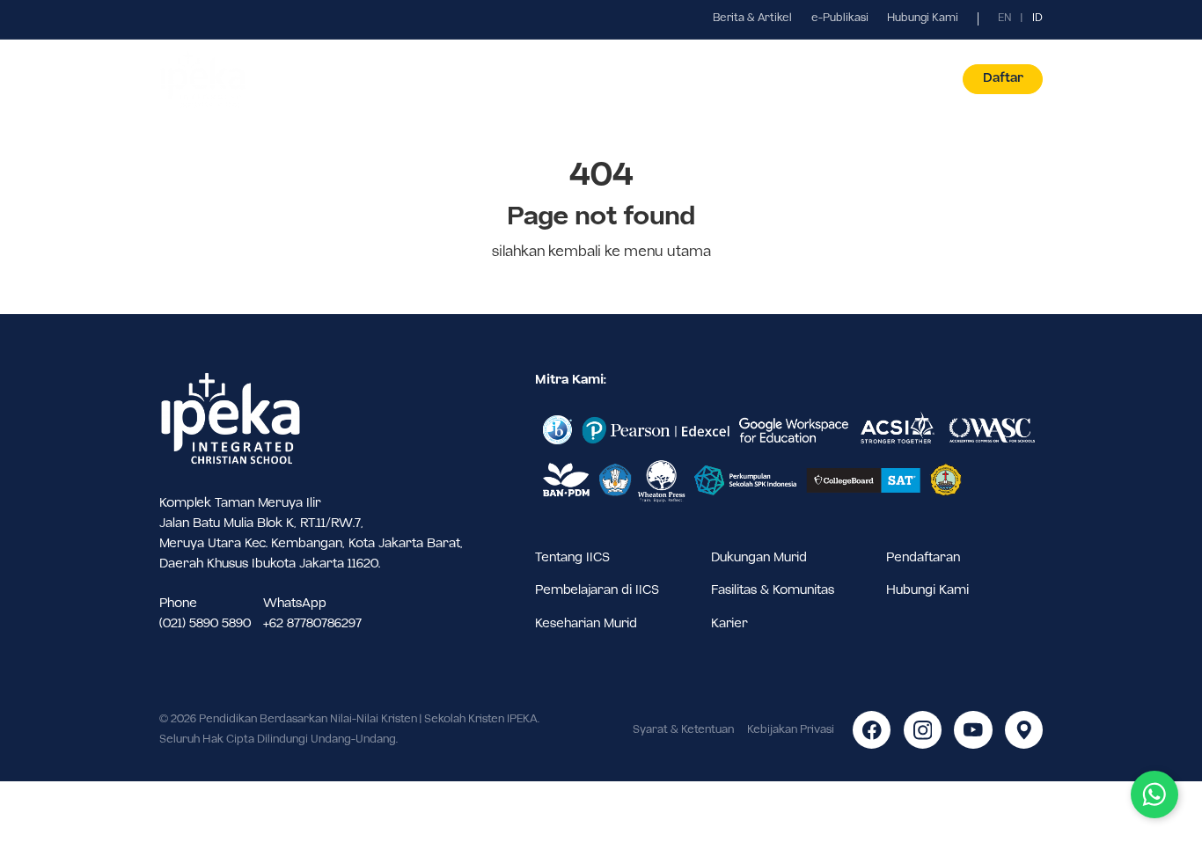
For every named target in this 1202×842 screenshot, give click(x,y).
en (1005, 18)
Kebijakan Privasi (790, 730)
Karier (729, 624)
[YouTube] (973, 730)
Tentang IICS (572, 558)
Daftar (1003, 78)
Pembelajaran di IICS (597, 590)
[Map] (1024, 730)
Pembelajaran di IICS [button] (429, 79)
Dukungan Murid (759, 558)
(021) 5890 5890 (205, 624)
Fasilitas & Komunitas (772, 590)
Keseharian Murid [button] (566, 79)
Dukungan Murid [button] (689, 79)
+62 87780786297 (312, 624)
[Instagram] (923, 730)
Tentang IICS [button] (306, 79)
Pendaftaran (923, 558)
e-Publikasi (840, 18)
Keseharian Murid (586, 624)
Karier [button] (931, 79)
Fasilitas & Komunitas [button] (826, 79)
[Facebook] (872, 730)
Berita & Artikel (752, 18)
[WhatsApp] (1154, 794)
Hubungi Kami (922, 18)
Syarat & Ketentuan (683, 730)
